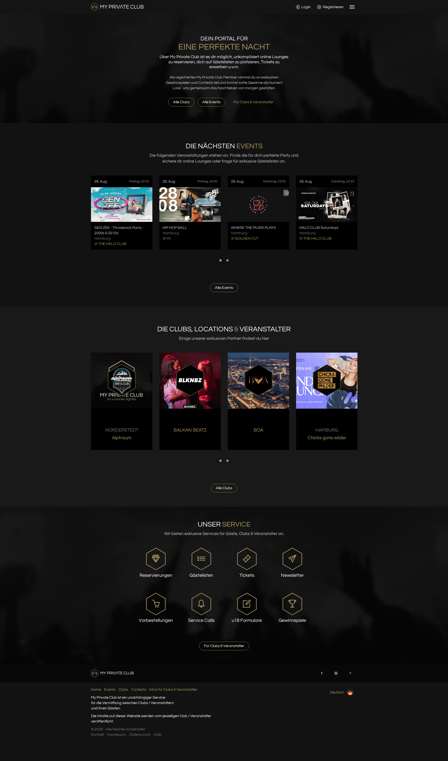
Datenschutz (139, 734)
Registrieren (332, 7)
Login (306, 7)
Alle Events (211, 102)
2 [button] (227, 260)
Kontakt (97, 734)
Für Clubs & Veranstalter (253, 102)
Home (96, 689)
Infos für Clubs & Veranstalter (173, 689)
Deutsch (337, 692)
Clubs (123, 689)
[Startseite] (117, 7)
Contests (138, 689)
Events (110, 689)
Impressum (116, 734)
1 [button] (220, 260)
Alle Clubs (181, 102)
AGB (157, 734)
